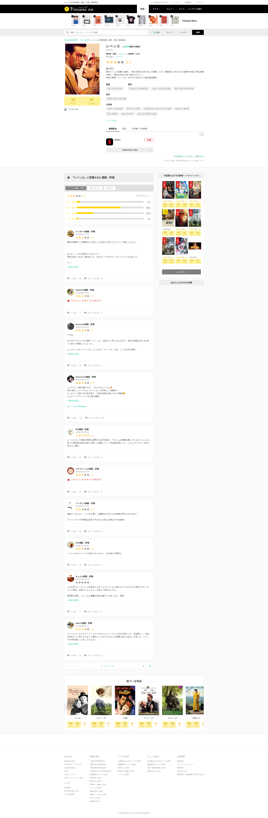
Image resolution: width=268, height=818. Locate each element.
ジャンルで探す (96, 788)
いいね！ (74, 278)
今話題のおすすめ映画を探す (101, 771)
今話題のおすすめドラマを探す (129, 761)
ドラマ (155, 9)
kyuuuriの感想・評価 (85, 324)
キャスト (169, 32)
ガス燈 (125, 718)
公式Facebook (69, 768)
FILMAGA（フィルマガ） (73, 764)
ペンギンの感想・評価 (85, 503)
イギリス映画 (85, 40)
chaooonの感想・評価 (86, 377)
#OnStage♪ (82, 406)
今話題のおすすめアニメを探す (159, 761)
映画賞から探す (96, 778)
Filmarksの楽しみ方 (160, 2)
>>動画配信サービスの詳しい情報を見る (188, 156)
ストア (182, 9)
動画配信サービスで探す (99, 774)
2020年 (126, 46)
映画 (142, 9)
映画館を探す (95, 801)
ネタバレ (109, 188)
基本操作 (67, 788)
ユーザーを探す (195, 9)
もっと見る (112, 121)
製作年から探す (96, 781)
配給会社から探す (96, 791)
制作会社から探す (154, 771)
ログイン (200, 2)
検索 (198, 32)
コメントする (93, 278)
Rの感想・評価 (82, 429)
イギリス (121, 54)
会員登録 (187, 2)
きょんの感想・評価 (84, 576)
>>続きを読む (73, 267)
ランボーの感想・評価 (85, 231)
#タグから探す (95, 798)
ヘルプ (176, 2)
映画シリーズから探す (98, 795)
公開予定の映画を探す (98, 764)
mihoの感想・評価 (84, 623)
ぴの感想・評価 (82, 543)
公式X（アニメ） (70, 774)
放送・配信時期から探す (156, 768)
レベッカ (77, 718)
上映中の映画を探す (97, 761)
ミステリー (118, 57)
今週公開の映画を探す (98, 768)
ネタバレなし (95, 188)
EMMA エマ (196, 718)
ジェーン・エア (101, 718)
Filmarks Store (69, 761)
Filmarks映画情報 (70, 40)
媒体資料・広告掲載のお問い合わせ (190, 774)
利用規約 (180, 768)
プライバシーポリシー (185, 764)
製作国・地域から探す (98, 784)
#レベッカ (71, 406)
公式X (66, 771)
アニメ (169, 9)
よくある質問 (69, 794)
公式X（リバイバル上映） (74, 778)
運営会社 (180, 761)
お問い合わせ (182, 771)
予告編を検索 (73, 109)
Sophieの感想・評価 (85, 290)
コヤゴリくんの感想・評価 (87, 469)
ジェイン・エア (172, 718)
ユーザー (183, 32)
